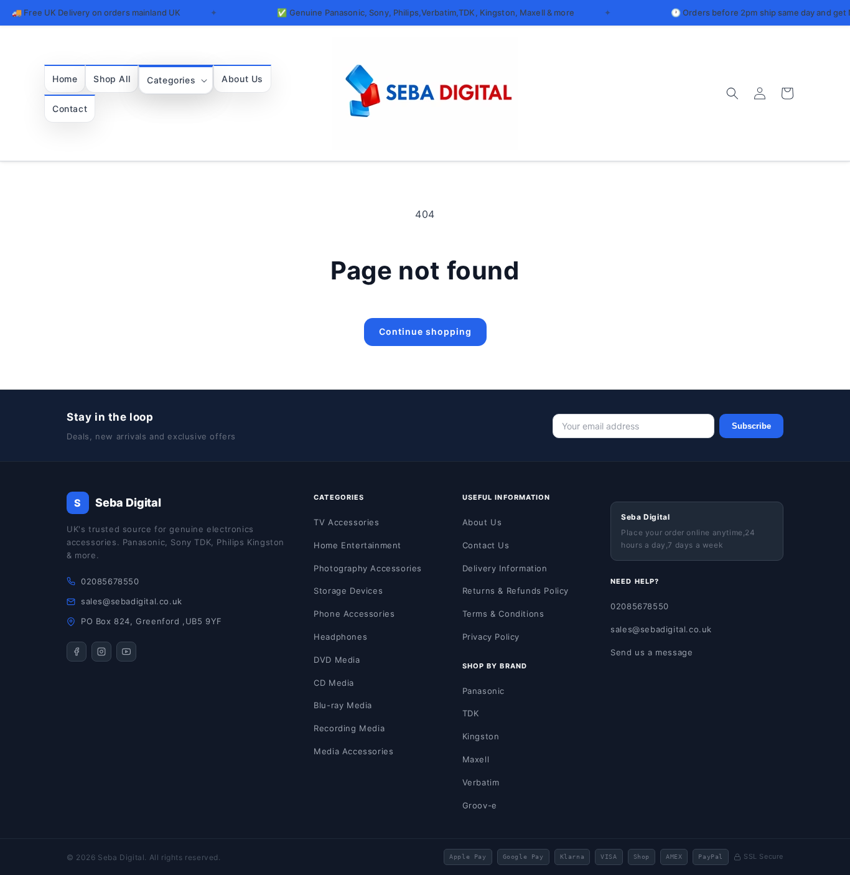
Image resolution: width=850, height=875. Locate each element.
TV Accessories (346, 522)
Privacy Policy (491, 637)
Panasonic (483, 691)
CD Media (334, 683)
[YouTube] (126, 652)
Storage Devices (348, 591)
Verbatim (481, 782)
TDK (470, 713)
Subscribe (751, 426)
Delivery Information (505, 568)
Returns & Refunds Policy (515, 591)
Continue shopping (425, 331)
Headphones (340, 637)
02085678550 (110, 581)
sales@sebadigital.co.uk (131, 601)
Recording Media (349, 728)
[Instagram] (101, 652)
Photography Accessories (368, 568)
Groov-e (479, 805)
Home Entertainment (357, 545)
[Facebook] (76, 652)
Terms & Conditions (503, 614)
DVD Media (337, 660)
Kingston (481, 736)
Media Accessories (353, 751)
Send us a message (651, 652)
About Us (482, 522)
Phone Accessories (354, 614)
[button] (176, 80)
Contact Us (486, 545)
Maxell (476, 759)
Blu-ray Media (343, 705)
